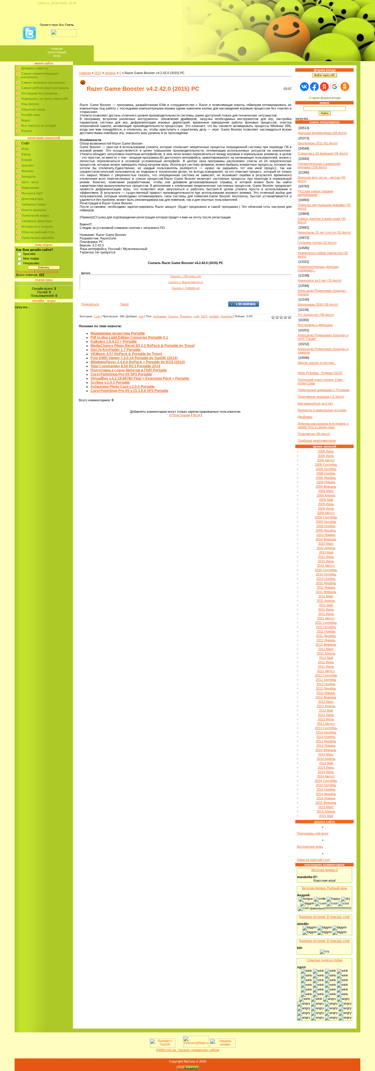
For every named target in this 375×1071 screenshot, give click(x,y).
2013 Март (326, 701)
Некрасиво (31, 263)
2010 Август (326, 565)
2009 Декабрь (326, 530)
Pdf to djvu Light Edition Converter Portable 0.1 (129, 337)
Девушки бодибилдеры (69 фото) (322, 133)
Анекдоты (28, 176)
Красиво (27, 165)
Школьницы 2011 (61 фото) (318, 143)
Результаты (24, 271)
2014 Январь (325, 745)
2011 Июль (326, 614)
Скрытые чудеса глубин (324, 960)
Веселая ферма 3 (324, 870)
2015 (97, 73)
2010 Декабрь (326, 583)
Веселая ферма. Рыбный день (324, 888)
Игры (25, 148)
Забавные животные (36, 221)
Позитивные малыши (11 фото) (321, 396)
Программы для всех (312, 833)
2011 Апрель (326, 600)
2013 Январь (325, 693)
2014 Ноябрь (325, 789)
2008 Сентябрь (326, 464)
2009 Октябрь (326, 521)
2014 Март (326, 754)
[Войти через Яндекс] (324, 86)
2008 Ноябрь (325, 473)
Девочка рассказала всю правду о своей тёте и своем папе (323, 425)
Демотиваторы (32, 199)
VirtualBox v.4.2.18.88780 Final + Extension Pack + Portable (140, 378)
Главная (57, 48)
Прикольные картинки (37, 237)
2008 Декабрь (326, 477)
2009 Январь (325, 482)
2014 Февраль (326, 750)
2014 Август (326, 776)
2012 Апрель (326, 653)
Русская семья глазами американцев (315, 192)
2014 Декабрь (326, 794)
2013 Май (326, 710)
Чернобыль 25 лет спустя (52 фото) (324, 232)
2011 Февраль (326, 592)
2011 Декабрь (326, 636)
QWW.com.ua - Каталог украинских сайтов (187, 1050)
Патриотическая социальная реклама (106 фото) (319, 165)
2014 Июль (326, 772)
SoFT (204, 316)
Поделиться (90, 304)
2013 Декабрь (326, 741)
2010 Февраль (326, 539)
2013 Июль (326, 719)
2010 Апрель (326, 548)
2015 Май (326, 816)
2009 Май (326, 499)
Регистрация (57, 52)
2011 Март (326, 596)
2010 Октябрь (326, 574)
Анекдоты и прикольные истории (322, 410)
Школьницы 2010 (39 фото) (318, 304)
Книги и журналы (33, 210)
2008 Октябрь (326, 469)
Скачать (173, 316)
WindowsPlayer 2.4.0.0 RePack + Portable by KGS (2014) (138, 362)
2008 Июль (326, 455)
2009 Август (326, 513)
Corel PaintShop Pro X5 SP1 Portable (121, 374)
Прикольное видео (35, 215)
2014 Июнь (326, 767)
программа (159, 316)
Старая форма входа (324, 98)
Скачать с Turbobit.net (186, 288)
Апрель (110, 73)
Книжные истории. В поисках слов (324, 917)
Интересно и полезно (37, 226)
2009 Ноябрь (325, 526)
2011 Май (326, 605)
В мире (26, 160)
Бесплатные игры (310, 846)
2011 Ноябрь (326, 631)
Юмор (25, 154)
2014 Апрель (326, 758)
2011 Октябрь (326, 627)
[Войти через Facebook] (314, 86)
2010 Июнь (326, 556)
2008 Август (326, 460)
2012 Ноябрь (325, 684)
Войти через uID (324, 75)
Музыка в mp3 (31, 193)
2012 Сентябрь (326, 675)
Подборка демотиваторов (317, 440)
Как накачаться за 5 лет (315, 403)
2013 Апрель (326, 706)
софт (196, 316)
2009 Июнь (326, 504)
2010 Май (326, 552)
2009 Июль (326, 508)
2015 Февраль (326, 802)
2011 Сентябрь (326, 622)
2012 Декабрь (326, 688)
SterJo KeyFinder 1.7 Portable (116, 350)
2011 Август (326, 618)
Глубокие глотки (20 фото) (317, 242)
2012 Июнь (326, 662)
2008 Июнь (326, 451)
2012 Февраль (326, 644)
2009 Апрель (326, 495)
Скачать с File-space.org (185, 276)
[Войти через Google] (334, 86)
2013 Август (326, 723)
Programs (186, 316)
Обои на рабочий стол (37, 232)
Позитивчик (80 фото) (314, 434)
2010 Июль (326, 561)
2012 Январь (325, 640)
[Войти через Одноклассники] (344, 86)
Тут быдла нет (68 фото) (316, 314)
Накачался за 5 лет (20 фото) (320, 280)
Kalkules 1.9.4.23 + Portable (114, 342)
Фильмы (27, 171)
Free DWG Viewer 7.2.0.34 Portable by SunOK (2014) (134, 358)
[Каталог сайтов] (178, 1046)
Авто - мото (30, 182)
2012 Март (326, 649)
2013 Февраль (326, 697)
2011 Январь (326, 587)
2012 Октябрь (326, 679)
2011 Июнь (326, 609)
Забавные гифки (33, 204)
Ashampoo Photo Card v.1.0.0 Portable (123, 387)
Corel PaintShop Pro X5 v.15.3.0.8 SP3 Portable (129, 391)
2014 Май (326, 763)
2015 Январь (325, 798)
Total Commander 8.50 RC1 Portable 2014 (125, 366)
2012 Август (326, 671)
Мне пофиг (31, 258)
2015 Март (326, 807)
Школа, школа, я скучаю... (317, 362)
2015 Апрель (326, 811)
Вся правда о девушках (315, 325)
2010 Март (326, 543)
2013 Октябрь (326, 732)
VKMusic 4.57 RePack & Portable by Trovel (126, 354)
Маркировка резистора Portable (118, 333)
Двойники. (305, 417)
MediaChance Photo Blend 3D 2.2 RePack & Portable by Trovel (143, 346)
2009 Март (326, 491)
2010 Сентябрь (326, 570)
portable (214, 316)
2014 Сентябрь (326, 780)
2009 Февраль (326, 486)
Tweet (124, 304)
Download (227, 316)
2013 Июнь (326, 715)
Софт (25, 143)
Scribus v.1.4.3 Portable (110, 383)
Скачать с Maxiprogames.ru (185, 282)
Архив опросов (47, 271)
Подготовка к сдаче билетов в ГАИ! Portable (129, 370)
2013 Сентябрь (326, 728)
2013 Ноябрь (325, 736)
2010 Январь (325, 535)
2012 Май (326, 657)
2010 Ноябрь (325, 578)
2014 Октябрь (326, 785)
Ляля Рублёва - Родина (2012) (320, 373)
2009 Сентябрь (326, 517)
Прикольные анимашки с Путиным (324, 390)
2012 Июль (326, 666)
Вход (56, 55)
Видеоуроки (30, 187)
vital (141, 316)
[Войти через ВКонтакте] (304, 86)
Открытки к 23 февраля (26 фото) (323, 153)
